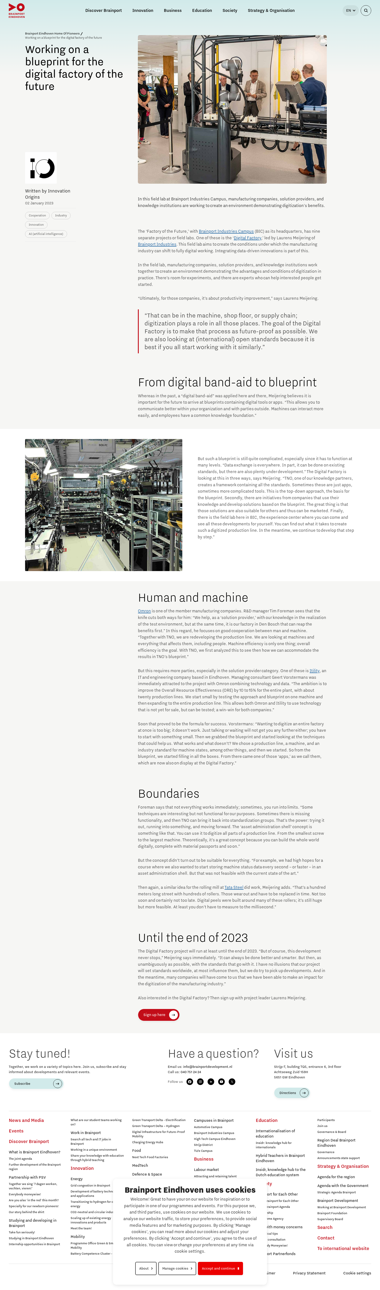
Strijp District (203, 1145)
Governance (325, 1152)
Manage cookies (175, 1268)
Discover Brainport (29, 1141)
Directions (288, 1093)
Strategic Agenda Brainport (336, 1192)
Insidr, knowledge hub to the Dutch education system (281, 1172)
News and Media (26, 1120)
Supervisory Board (330, 1219)
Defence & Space (147, 1174)
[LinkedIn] (210, 1081)
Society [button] (230, 10)
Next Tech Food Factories (150, 1157)
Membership (264, 1213)
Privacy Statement (309, 1273)
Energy (77, 1179)
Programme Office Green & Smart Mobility (94, 1246)
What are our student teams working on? (96, 1122)
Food (136, 1150)
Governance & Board (331, 1132)
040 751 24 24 (191, 1072)
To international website (343, 1248)
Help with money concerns (279, 1227)
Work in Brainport (86, 1133)
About (144, 1268)
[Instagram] (200, 1081)
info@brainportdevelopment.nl (207, 1067)
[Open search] (366, 10)
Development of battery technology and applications (95, 1194)
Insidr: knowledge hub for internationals (274, 1145)
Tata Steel (234, 887)
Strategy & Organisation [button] (271, 10)
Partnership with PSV (27, 1177)
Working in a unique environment (94, 1150)
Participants (326, 1120)
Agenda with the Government (343, 1186)
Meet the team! (81, 1228)
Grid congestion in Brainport (90, 1185)
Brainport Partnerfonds (276, 1254)
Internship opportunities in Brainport (34, 1244)
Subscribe (22, 1084)
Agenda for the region (336, 1177)
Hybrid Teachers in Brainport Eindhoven (280, 1158)
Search (324, 1227)
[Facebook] (189, 1081)
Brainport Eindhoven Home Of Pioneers (52, 33)
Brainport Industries (157, 244)
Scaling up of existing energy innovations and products (91, 1220)
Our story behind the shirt (26, 1212)
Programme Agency (269, 1219)
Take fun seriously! (22, 1232)
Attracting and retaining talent (215, 1176)
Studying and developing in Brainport (33, 1223)
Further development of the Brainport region (35, 1167)
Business (204, 1159)
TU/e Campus (203, 1151)
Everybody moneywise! (25, 1194)
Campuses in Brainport (214, 1120)
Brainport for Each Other (277, 1194)
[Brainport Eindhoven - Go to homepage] (17, 10)
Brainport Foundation (332, 1213)
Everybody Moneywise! (272, 1245)
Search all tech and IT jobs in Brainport (91, 1142)
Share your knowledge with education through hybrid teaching (97, 1158)
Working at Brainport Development (341, 1207)
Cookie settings (357, 1273)
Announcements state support (338, 1158)
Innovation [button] (142, 10)
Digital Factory (247, 238)
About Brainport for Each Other (277, 1201)
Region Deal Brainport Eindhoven (336, 1143)
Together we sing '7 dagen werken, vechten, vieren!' (33, 1186)
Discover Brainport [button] (103, 10)
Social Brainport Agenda (273, 1207)
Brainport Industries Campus (226, 231)
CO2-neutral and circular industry (94, 1212)
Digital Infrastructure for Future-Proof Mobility (158, 1134)
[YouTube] (221, 1081)
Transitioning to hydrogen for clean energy (95, 1204)
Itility (315, 670)
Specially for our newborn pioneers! (34, 1206)
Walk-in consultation (270, 1239)
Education (267, 1120)
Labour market (206, 1170)
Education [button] (202, 10)
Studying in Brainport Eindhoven (31, 1238)
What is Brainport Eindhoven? (34, 1152)
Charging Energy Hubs (147, 1142)
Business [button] (173, 10)
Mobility (78, 1237)
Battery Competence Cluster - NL (94, 1254)
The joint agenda (20, 1159)
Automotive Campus (208, 1127)
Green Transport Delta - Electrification (159, 1120)
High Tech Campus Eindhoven (215, 1139)
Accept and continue (218, 1268)
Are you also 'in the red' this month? (34, 1200)
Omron (144, 611)
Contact (325, 1238)
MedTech (140, 1165)
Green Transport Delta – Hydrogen (156, 1126)
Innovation (82, 1168)
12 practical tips (267, 1234)
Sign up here (154, 1015)
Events (16, 1131)
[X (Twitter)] (232, 1081)
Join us (322, 1126)
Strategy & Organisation (343, 1166)
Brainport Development (337, 1201)
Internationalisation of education (275, 1134)
